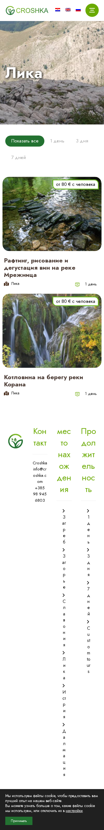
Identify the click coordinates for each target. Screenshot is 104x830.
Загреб (64, 529)
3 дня (88, 565)
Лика (64, 668)
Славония (64, 623)
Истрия (64, 704)
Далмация (64, 753)
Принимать (19, 820)
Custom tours (88, 650)
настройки (74, 810)
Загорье (64, 571)
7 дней (88, 601)
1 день (91, 284)
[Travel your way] (27, 10)
